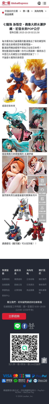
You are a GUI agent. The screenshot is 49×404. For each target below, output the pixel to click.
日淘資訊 (30, 285)
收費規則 (6, 279)
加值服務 (6, 285)
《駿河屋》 (16, 243)
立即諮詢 (14, 316)
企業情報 (18, 290)
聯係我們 (42, 285)
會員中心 (6, 295)
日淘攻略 (30, 279)
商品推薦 (9, 14)
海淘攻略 (38, 11)
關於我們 (42, 279)
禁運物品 (6, 290)
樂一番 (26, 11)
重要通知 (18, 279)
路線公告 (18, 285)
